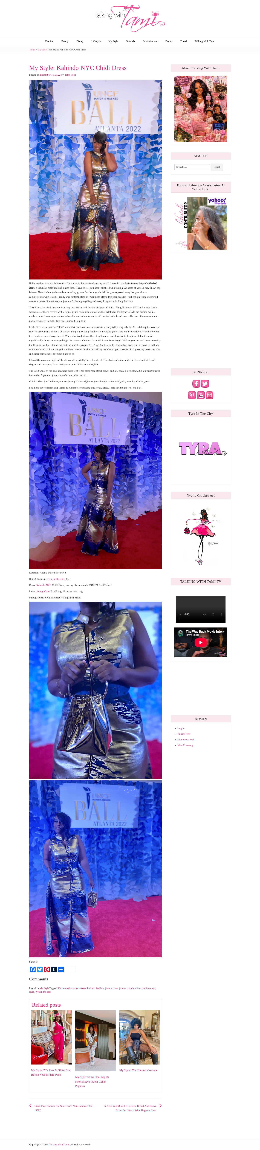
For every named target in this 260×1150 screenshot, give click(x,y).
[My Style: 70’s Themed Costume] (139, 1037)
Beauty (65, 41)
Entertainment (150, 41)
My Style (113, 41)
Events (168, 41)
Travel (183, 41)
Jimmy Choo (43, 591)
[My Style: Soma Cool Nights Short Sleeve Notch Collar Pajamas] (95, 1040)
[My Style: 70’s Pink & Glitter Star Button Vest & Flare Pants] (51, 1037)
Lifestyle (96, 41)
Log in (181, 728)
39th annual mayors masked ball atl (76, 988)
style (31, 992)
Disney (80, 41)
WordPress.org (185, 745)
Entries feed (184, 734)
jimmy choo (111, 988)
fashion (100, 988)
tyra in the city (43, 992)
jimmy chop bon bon (130, 988)
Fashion (49, 41)
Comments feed (186, 739)
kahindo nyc (149, 988)
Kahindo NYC (43, 585)
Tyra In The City (55, 579)
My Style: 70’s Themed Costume (138, 1070)
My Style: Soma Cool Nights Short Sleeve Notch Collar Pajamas (92, 1081)
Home (32, 49)
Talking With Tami (205, 41)
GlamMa (130, 41)
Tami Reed (70, 74)
